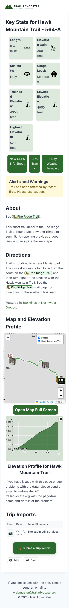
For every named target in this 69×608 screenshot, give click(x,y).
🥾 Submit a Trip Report (34, 548)
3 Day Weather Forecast (53, 163)
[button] (59, 379)
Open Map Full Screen (35, 410)
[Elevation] (60, 419)
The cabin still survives (43, 531)
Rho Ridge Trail (28, 216)
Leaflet (41, 401)
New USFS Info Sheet (17, 161)
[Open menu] (61, 7)
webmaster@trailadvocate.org (34, 592)
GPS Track (34, 163)
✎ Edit (50, 401)
